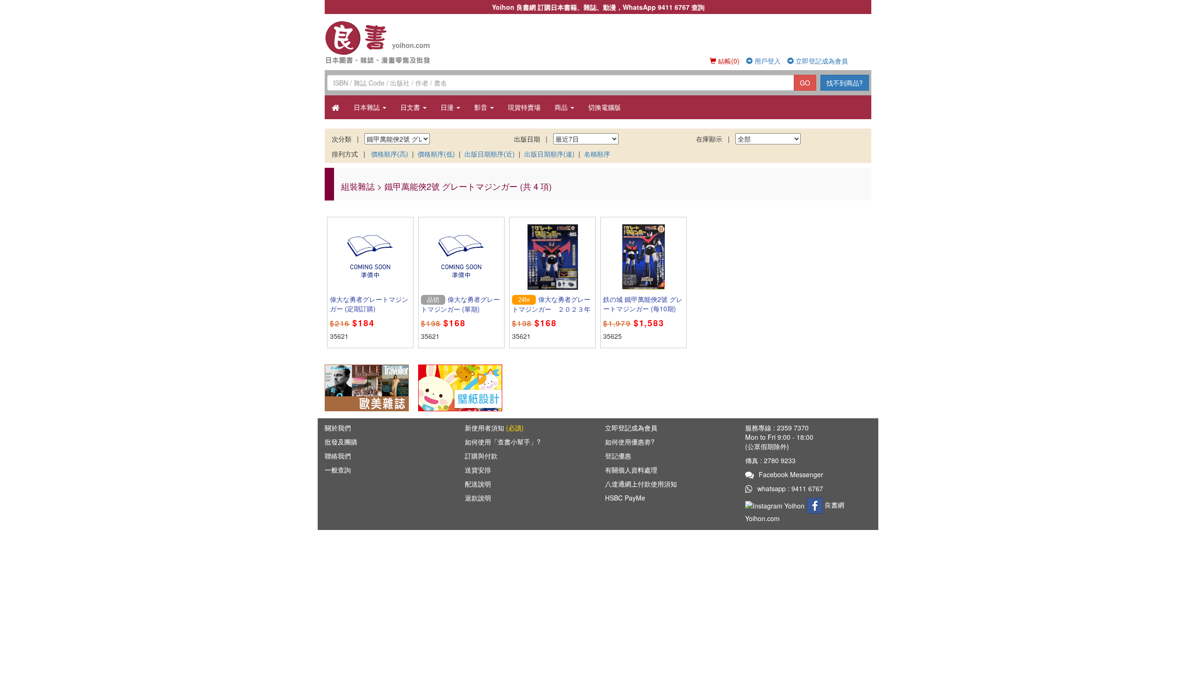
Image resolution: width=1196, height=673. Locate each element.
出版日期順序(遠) (549, 153)
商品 (562, 107)
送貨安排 (478, 469)
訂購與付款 (481, 455)
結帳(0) (728, 60)
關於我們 (338, 427)
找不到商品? (844, 82)
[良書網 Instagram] (776, 504)
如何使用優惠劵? (630, 441)
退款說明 (478, 497)
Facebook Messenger (791, 474)
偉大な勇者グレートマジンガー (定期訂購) (369, 303)
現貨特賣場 (524, 107)
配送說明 (478, 483)
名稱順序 (597, 153)
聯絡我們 (338, 455)
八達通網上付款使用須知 (641, 483)
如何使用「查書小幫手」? (503, 441)
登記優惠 (618, 455)
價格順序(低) (436, 153)
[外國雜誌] (367, 387)
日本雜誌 (368, 107)
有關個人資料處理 (631, 469)
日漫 (448, 107)
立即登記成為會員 (821, 60)
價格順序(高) (389, 153)
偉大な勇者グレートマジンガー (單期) (460, 304)
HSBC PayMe (625, 497)
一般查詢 (338, 469)
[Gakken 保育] (460, 387)
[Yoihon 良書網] (391, 42)
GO (805, 82)
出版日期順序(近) (489, 153)
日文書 (411, 107)
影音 (481, 107)
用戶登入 (767, 60)
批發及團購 (341, 441)
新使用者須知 (494, 427)
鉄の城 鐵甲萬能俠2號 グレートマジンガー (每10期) (643, 303)
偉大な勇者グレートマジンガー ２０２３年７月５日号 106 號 (551, 308)
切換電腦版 (604, 107)
